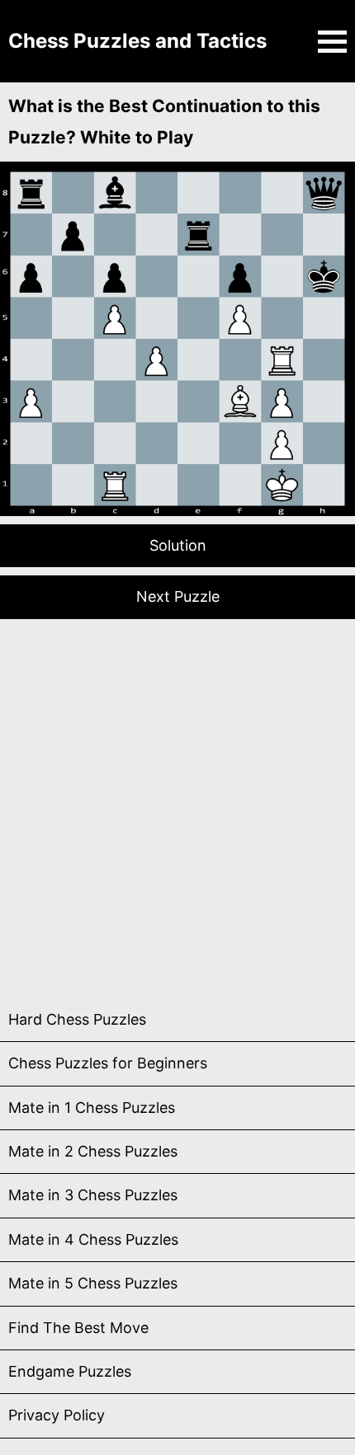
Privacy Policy (56, 1415)
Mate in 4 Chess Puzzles (93, 1239)
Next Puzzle (178, 596)
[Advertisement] (177, 804)
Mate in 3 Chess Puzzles (93, 1195)
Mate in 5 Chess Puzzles (93, 1283)
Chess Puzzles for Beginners (107, 1063)
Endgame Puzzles (69, 1371)
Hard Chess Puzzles (77, 1019)
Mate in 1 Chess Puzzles (91, 1107)
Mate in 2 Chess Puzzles (93, 1151)
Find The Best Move (78, 1327)
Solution (177, 545)
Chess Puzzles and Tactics (137, 41)
